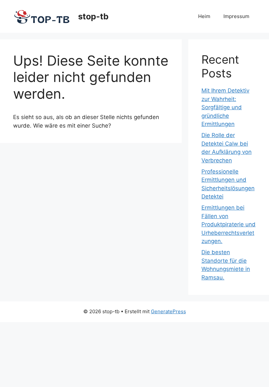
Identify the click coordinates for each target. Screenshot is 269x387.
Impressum (236, 16)
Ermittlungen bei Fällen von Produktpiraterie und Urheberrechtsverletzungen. (228, 224)
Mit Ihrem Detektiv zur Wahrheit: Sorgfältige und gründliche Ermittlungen (225, 107)
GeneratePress (168, 311)
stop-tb (93, 16)
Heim (204, 16)
